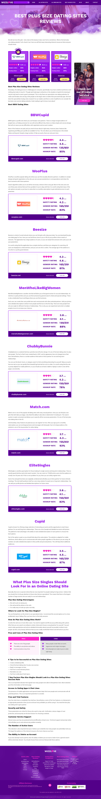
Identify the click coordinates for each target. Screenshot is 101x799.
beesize (61, 76)
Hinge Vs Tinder (49, 768)
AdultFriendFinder (35, 777)
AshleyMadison (35, 761)
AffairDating (35, 771)
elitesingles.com (18, 509)
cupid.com (15, 570)
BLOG (80, 2)
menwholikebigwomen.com (22, 334)
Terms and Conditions (35, 797)
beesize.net (16, 275)
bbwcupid (18, 76)
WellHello (35, 763)
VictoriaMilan (35, 770)
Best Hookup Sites (70, 2)
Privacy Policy (44, 797)
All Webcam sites (56, 2)
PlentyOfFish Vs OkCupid (49, 763)
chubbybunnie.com (18, 394)
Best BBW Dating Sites (63, 761)
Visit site (21, 79)
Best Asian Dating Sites (63, 759)
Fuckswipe (35, 775)
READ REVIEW (12, 79)
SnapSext (35, 766)
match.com (15, 453)
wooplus (39, 76)
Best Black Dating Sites (63, 763)
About (87, 2)
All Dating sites (43, 2)
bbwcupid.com (17, 159)
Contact (95, 2)
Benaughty (35, 764)
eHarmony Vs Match (49, 764)
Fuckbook (35, 773)
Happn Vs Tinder (49, 761)
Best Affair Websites (63, 765)
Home (33, 2)
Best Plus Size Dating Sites (62, 767)
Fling (35, 768)
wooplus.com (16, 217)
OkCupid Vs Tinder (49, 766)
